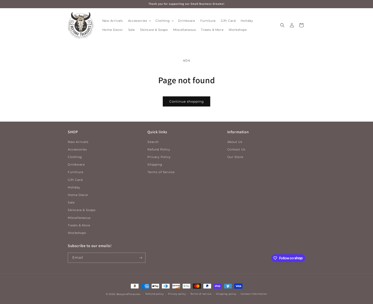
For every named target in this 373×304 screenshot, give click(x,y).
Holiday (74, 187)
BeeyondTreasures (129, 294)
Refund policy (154, 293)
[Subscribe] (140, 258)
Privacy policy (177, 293)
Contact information (254, 293)
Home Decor (78, 195)
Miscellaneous (79, 218)
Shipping (154, 164)
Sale (71, 202)
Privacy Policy (159, 157)
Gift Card (75, 180)
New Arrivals (78, 142)
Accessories (77, 149)
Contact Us (236, 149)
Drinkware (76, 164)
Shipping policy (226, 293)
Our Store (235, 157)
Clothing (75, 157)
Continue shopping (186, 101)
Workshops (77, 233)
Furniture (75, 172)
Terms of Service (161, 172)
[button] (139, 20)
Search (153, 142)
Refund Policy (158, 149)
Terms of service (201, 293)
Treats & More (79, 225)
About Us (234, 142)
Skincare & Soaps (82, 210)
